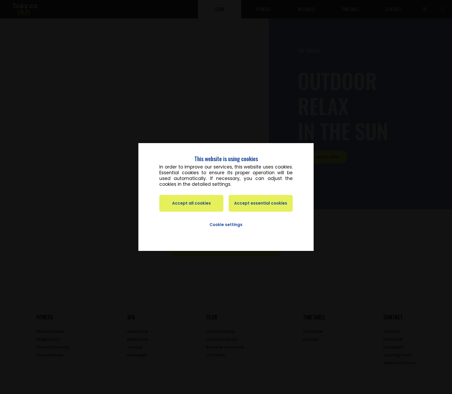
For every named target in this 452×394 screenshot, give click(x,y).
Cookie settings (226, 224)
